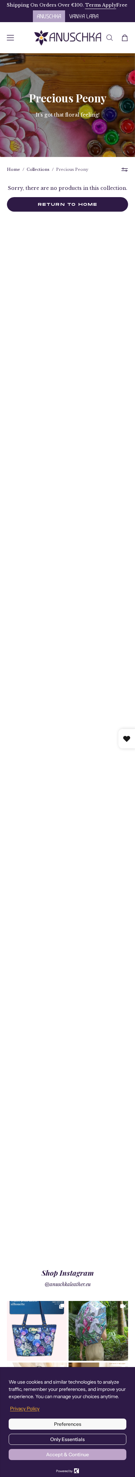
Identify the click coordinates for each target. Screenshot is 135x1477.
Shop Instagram (68, 1272)
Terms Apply (89, 5)
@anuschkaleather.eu (68, 1284)
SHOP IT (37, 1330)
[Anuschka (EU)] (67, 37)
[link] (37, 1331)
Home (13, 169)
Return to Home (68, 204)
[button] (109, 38)
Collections (38, 169)
